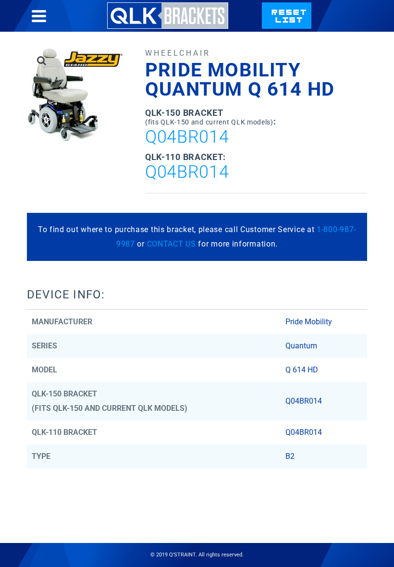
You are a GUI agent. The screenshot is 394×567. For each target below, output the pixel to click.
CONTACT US (171, 243)
